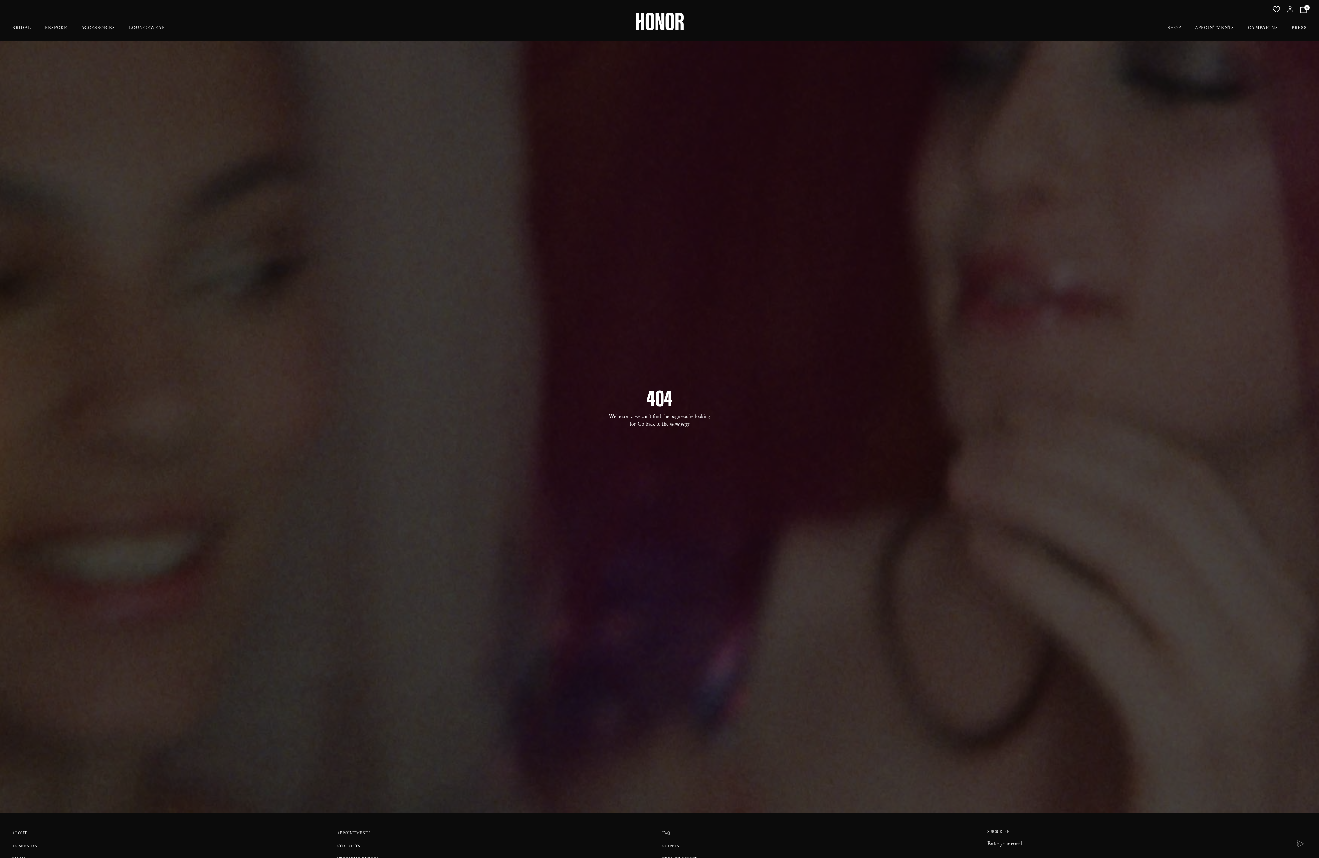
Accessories (98, 28)
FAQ (666, 833)
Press (1299, 28)
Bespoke (56, 28)
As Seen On (25, 846)
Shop (1174, 28)
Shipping (672, 846)
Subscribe (998, 832)
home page (679, 424)
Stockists (348, 846)
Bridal (21, 28)
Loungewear (147, 28)
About (19, 833)
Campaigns (1263, 28)
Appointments (1214, 28)
